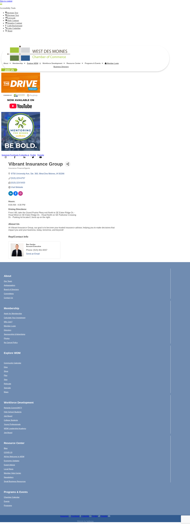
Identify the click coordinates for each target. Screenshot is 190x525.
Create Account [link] (139, 42)
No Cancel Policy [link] (11, 342)
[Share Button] (68, 164)
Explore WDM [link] (32, 63)
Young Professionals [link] (12, 424)
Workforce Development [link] (52, 63)
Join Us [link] (9, 69)
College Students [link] (11, 420)
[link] (1, 4)
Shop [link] (6, 371)
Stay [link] (5, 379)
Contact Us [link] (8, 298)
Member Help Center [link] (12, 473)
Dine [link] (6, 367)
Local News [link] (8, 469)
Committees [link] (9, 294)
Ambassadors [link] (9, 285)
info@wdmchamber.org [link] (28, 38)
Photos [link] (7, 338)
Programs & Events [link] (93, 63)
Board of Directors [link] (11, 289)
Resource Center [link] (74, 63)
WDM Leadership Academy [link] (15, 428)
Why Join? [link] (8, 322)
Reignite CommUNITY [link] (13, 408)
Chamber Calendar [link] (12, 497)
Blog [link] (5, 448)
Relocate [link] (7, 384)
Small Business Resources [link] (15, 481)
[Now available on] (20, 111)
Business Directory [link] (155, 42)
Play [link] (5, 375)
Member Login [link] (124, 42)
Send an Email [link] (33, 254)
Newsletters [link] (8, 477)
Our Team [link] (8, 281)
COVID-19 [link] (8, 452)
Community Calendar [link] (12, 363)
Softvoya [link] (89, 521)
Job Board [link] (8, 416)
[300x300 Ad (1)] (20, 150)
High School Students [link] (12, 412)
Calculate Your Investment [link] (14, 318)
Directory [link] (7, 330)
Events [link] (6, 501)
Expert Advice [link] (9, 465)
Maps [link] (6, 392)
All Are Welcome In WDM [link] (14, 456)
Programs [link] (8, 505)
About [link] (5, 63)
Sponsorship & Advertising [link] (14, 334)
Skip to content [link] (6, 1)
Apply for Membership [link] (13, 313)
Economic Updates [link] (11, 461)
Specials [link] (7, 388)
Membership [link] (18, 63)
